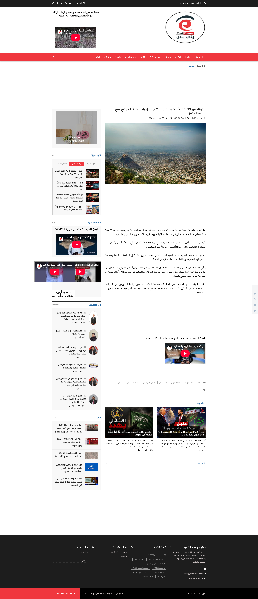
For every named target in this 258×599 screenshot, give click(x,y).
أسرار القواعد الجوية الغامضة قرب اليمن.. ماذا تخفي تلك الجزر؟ (68, 454)
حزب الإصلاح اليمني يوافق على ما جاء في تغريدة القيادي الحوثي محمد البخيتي (69, 468)
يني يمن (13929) (159, 568)
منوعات (118, 57)
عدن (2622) (161, 576)
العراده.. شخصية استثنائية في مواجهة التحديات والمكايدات (72, 366)
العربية (79, 3)
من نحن (83, 556)
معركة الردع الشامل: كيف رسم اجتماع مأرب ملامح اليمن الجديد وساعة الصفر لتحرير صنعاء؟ (71, 316)
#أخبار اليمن (163, 382)
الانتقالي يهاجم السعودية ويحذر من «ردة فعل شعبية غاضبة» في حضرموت (130, 433)
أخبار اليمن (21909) (154, 554)
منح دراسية (130, 57)
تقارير (142, 57)
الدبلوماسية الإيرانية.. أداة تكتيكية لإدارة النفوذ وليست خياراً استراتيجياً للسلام (72, 399)
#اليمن (120, 382)
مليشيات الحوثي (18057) (156, 563)
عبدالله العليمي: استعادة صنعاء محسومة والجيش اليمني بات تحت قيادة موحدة (69, 198)
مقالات (107, 57)
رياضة (168, 57)
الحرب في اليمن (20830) (156, 559)
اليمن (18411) (139, 559)
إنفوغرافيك (121, 556)
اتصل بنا (83, 560)
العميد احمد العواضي (77, 405)
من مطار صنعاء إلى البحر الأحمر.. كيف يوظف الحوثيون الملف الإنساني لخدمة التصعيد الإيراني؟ (71, 351)
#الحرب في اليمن (149, 382)
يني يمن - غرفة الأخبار (142, 429)
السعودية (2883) (159, 572)
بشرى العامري (80, 337)
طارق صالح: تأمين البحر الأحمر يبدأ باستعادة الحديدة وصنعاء (69, 208)
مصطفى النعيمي (79, 322)
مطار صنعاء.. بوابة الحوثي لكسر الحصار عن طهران (71, 332)
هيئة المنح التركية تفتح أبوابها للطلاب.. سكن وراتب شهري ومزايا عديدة (69, 442)
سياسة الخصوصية (103, 594)
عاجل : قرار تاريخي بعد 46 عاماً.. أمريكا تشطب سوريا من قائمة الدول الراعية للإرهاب (181, 433)
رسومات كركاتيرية (118, 552)
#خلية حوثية (189, 382)
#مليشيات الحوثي (132, 382)
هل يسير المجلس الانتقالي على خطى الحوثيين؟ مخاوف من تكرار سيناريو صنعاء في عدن (71, 382)
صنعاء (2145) (148, 576)
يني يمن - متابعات (196, 429)
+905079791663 (196, 578)
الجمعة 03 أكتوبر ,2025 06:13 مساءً (171, 118)
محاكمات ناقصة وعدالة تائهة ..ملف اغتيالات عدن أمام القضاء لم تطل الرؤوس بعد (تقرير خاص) (68, 429)
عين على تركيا (155, 57)
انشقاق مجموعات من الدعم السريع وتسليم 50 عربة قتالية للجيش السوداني (69, 174)
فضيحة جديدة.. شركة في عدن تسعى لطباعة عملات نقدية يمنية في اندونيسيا (68, 482)
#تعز (199, 382)
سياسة (188, 57)
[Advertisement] (129, 86)
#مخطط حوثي (176, 382)
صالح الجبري (81, 357)
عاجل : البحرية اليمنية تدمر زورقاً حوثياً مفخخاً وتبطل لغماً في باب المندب (70, 186)
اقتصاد (178, 57)
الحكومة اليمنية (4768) (140, 568)
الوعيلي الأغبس (79, 371)
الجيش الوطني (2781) (141, 572)
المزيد (97, 57)
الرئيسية (200, 57)
